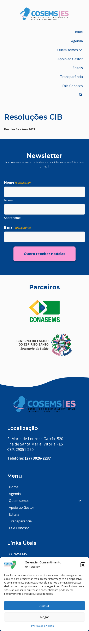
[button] (83, 565)
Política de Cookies (42, 626)
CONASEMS (18, 554)
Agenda (15, 493)
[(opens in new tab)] (44, 311)
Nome (8, 200)
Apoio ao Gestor (21, 507)
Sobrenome (12, 218)
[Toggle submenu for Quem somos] (80, 50)
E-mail (17, 227)
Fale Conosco (19, 528)
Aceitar (44, 605)
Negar (44, 617)
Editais (14, 514)
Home (13, 487)
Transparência (20, 521)
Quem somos (19, 500)
